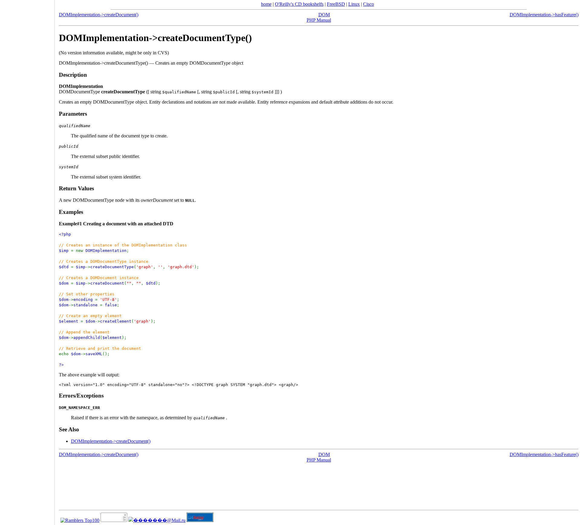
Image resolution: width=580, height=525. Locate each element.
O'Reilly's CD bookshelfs (299, 4)
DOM (324, 14)
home (266, 4)
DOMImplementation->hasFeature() (544, 14)
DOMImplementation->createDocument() (98, 14)
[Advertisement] (27, 260)
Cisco (368, 4)
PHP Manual (319, 20)
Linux (354, 4)
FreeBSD (336, 4)
